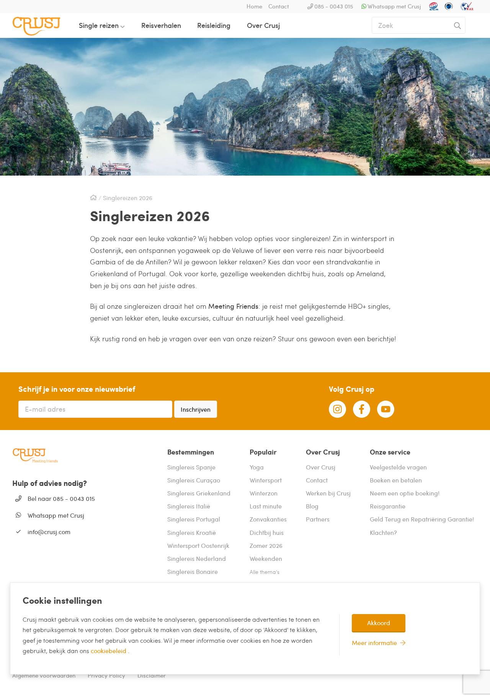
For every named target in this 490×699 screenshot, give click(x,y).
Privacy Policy (106, 675)
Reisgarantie (387, 506)
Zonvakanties (268, 519)
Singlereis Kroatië (191, 532)
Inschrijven (196, 409)
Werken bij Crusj (328, 493)
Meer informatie (374, 643)
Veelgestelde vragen (398, 467)
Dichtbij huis (267, 532)
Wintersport (266, 480)
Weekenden (266, 558)
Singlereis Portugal (193, 519)
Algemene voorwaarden (43, 675)
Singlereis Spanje (191, 467)
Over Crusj (263, 25)
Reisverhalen (161, 25)
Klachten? (383, 532)
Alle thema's (264, 571)
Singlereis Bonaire (192, 571)
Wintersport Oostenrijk (198, 545)
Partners (318, 519)
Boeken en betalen (396, 480)
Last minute (266, 506)
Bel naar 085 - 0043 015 (61, 498)
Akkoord (378, 623)
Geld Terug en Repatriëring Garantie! (422, 519)
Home (254, 6)
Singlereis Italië (188, 506)
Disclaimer (151, 675)
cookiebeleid (109, 651)
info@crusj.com (49, 532)
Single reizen (99, 25)
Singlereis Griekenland (198, 493)
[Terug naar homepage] (42, 25)
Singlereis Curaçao (193, 480)
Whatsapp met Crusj (394, 6)
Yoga (257, 467)
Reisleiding (213, 25)
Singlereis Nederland (196, 558)
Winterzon (264, 493)
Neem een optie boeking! (404, 493)
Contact (278, 6)
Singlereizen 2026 (127, 198)
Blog (312, 506)
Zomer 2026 (266, 545)
